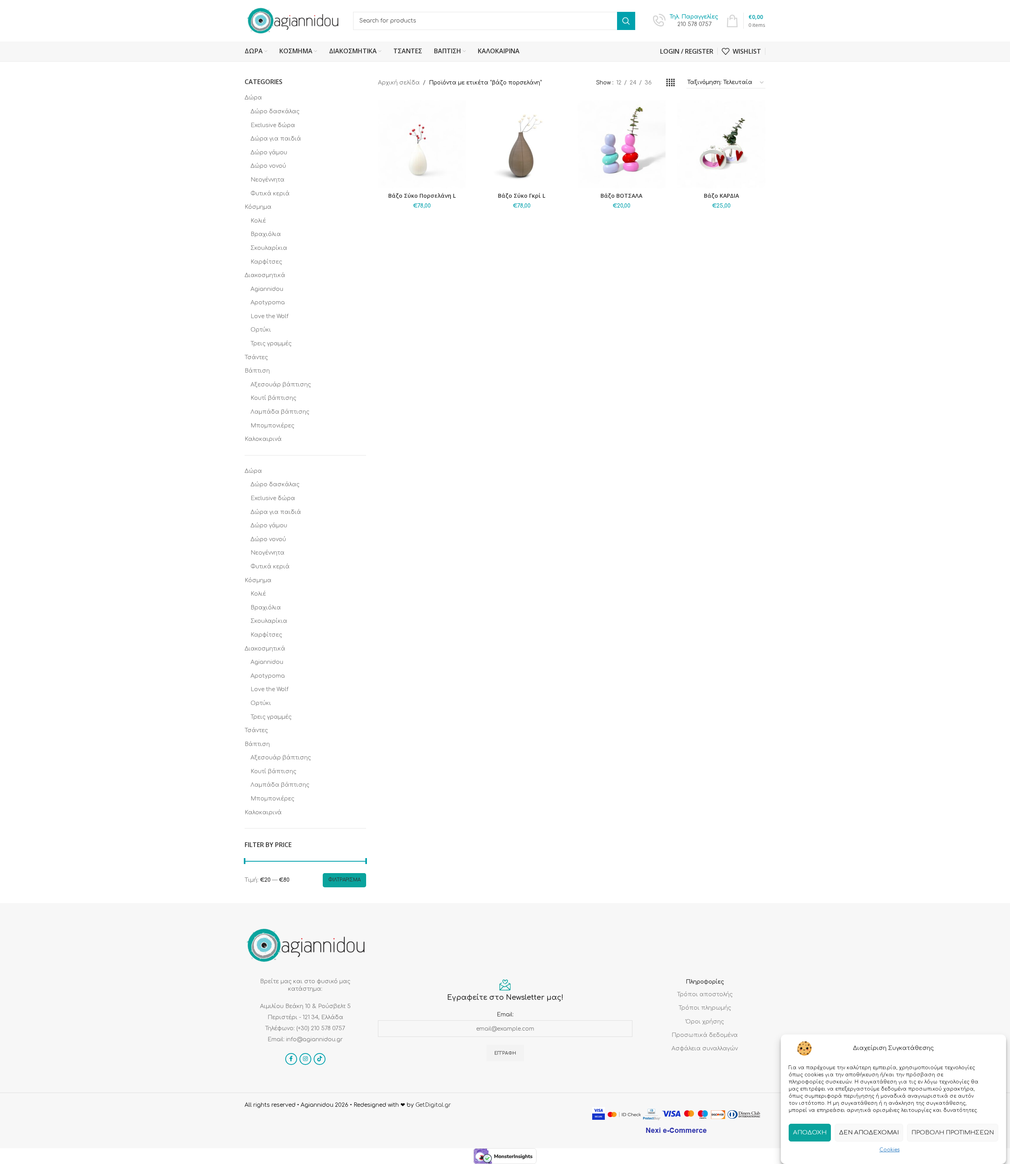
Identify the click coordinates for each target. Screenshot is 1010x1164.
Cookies (889, 1150)
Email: (505, 1015)
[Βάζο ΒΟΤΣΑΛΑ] (622, 144)
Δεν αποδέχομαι (869, 1132)
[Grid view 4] (670, 83)
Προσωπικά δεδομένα (704, 1035)
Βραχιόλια (266, 234)
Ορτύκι (261, 330)
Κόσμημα (258, 207)
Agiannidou (267, 289)
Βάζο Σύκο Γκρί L (521, 195)
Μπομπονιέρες (272, 426)
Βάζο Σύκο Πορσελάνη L (422, 195)
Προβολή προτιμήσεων (952, 1132)
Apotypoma (268, 303)
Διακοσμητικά (265, 275)
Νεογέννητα (267, 180)
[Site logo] (293, 20)
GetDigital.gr (433, 1105)
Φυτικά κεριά (270, 194)
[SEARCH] (626, 21)
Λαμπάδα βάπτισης (280, 412)
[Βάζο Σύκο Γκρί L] (522, 144)
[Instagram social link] (305, 1059)
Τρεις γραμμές (271, 344)
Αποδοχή (810, 1132)
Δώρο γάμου (269, 153)
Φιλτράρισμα (344, 880)
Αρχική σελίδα (399, 83)
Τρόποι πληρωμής (705, 1008)
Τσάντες (256, 357)
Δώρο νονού (268, 166)
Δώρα (253, 98)
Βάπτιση (257, 371)
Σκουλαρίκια (269, 248)
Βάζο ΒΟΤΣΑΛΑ (621, 195)
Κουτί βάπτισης (273, 398)
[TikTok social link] (319, 1059)
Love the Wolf (269, 316)
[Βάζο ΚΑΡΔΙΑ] (721, 144)
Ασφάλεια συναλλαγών (704, 1049)
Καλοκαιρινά (263, 439)
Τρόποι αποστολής (705, 994)
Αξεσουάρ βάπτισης (281, 385)
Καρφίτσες (266, 262)
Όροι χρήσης (705, 1022)
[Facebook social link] (291, 1059)
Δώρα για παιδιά (276, 139)
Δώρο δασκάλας (275, 111)
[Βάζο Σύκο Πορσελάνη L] (422, 144)
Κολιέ (258, 221)
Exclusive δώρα (273, 125)
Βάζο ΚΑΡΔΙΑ (721, 195)
